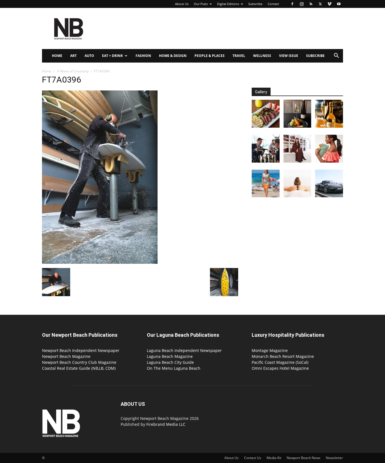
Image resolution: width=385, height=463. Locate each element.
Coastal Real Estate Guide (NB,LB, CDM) (79, 368)
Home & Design (173, 55)
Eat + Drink (112, 55)
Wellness (262, 55)
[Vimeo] (329, 4)
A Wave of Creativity (72, 71)
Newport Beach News (303, 457)
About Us (182, 4)
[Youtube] (339, 4)
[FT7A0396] (100, 262)
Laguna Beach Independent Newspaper (184, 350)
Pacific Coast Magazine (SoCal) (280, 362)
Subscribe (255, 4)
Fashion (143, 55)
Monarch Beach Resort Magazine (283, 356)
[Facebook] (292, 4)
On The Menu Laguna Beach (173, 368)
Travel (239, 55)
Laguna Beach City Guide (170, 362)
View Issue (288, 55)
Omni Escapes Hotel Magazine (280, 368)
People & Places (209, 55)
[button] (336, 56)
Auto (89, 55)
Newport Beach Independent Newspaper (81, 350)
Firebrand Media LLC (165, 424)
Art (73, 55)
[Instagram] (301, 4)
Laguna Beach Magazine (170, 356)
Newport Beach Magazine (66, 356)
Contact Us (252, 457)
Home (57, 55)
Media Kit (274, 457)
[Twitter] (320, 4)
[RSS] (311, 4)
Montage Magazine (270, 350)
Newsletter (334, 457)
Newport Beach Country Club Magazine (79, 362)
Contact (273, 4)
